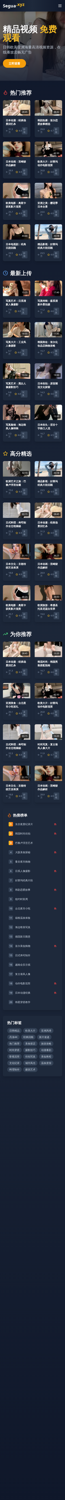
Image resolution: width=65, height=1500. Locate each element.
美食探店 (30, 1043)
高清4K (13, 1037)
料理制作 (14, 1069)
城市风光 (30, 1063)
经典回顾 (28, 1037)
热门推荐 (14, 1043)
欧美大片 (30, 1030)
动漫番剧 (46, 1050)
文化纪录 (14, 1063)
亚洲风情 (46, 1030)
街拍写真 (30, 1056)
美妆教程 (46, 1056)
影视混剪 (14, 1056)
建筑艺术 (30, 1069)
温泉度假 (46, 1063)
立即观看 (14, 63)
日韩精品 (14, 1030)
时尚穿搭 (14, 1050)
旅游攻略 (46, 1043)
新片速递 (44, 1037)
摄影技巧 (30, 1050)
